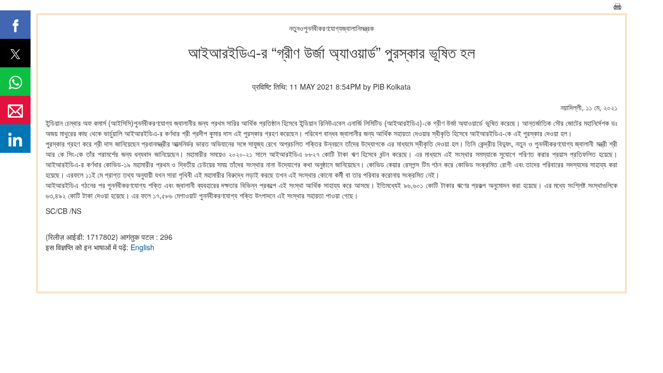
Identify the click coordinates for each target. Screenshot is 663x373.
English (142, 247)
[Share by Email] (15, 110)
